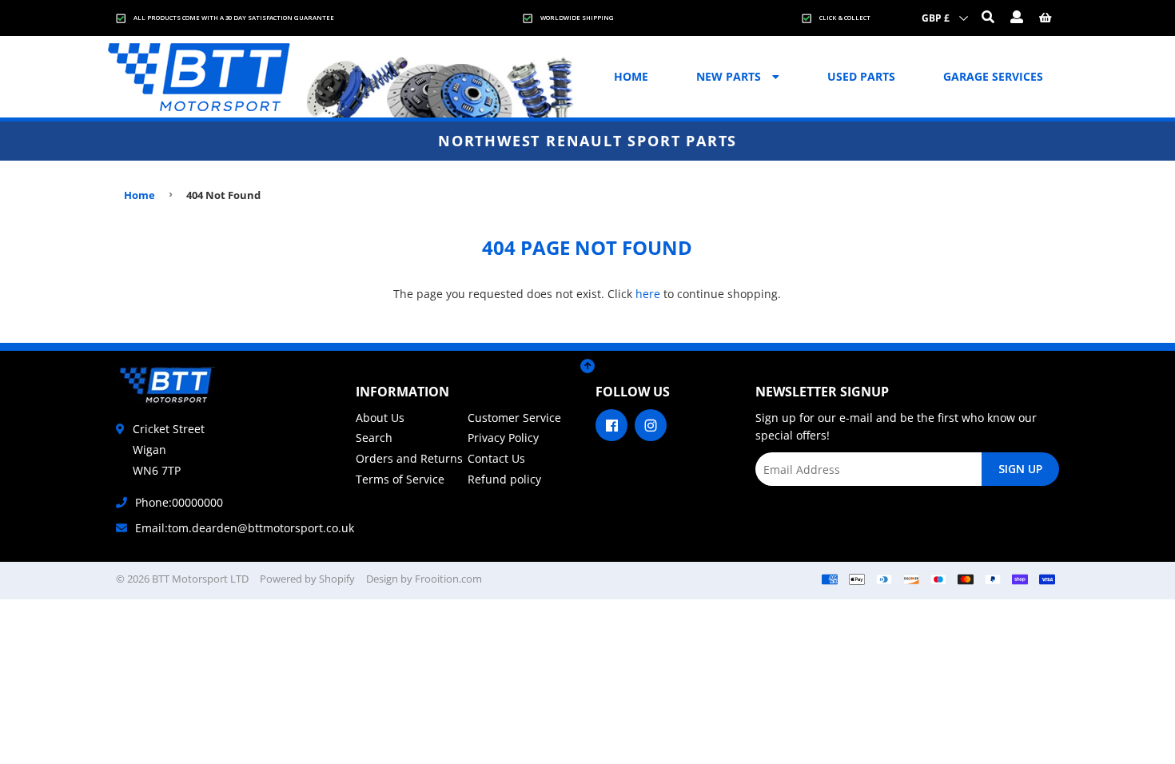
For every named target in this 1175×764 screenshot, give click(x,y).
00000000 (197, 502)
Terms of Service (400, 479)
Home (631, 76)
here (647, 293)
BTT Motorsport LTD (200, 578)
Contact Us (496, 458)
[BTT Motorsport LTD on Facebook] (611, 423)
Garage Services (993, 76)
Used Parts (861, 76)
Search (374, 437)
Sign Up (1020, 468)
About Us (380, 417)
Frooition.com (448, 578)
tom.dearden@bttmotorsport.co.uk (261, 527)
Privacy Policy (503, 437)
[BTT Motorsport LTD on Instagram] (651, 423)
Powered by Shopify (307, 578)
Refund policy (504, 479)
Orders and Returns (409, 458)
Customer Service (514, 417)
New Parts (730, 76)
